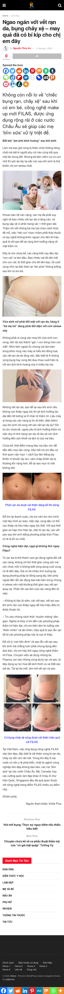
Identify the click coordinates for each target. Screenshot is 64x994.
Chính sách (8, 962)
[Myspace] (46, 78)
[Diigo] (13, 78)
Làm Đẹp (15, 15)
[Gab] (46, 71)
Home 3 (31, 966)
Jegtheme (10, 979)
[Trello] (13, 84)
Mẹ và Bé (8, 889)
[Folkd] (26, 78)
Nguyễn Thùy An (22, 48)
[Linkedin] (26, 71)
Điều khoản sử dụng (28, 962)
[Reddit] (19, 71)
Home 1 (6, 966)
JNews (13, 975)
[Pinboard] (39, 78)
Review (7, 908)
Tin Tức (7, 921)
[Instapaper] (32, 78)
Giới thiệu (47, 962)
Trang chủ (31, 969)
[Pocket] (6, 84)
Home (5, 15)
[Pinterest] (32, 71)
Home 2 (19, 966)
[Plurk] (52, 78)
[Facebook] (6, 71)
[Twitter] (13, 71)
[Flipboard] (19, 78)
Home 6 (6, 969)
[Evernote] (6, 78)
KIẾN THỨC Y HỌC (13, 875)
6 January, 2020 (44, 48)
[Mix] (39, 71)
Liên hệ (18, 969)
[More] (26, 84)
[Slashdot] (19, 84)
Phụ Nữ (7, 902)
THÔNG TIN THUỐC (14, 915)
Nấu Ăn (7, 895)
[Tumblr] (52, 71)
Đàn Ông (8, 869)
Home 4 (43, 966)
